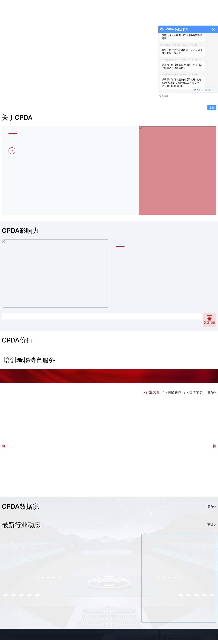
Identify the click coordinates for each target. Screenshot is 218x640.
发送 (212, 107)
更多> (211, 506)
